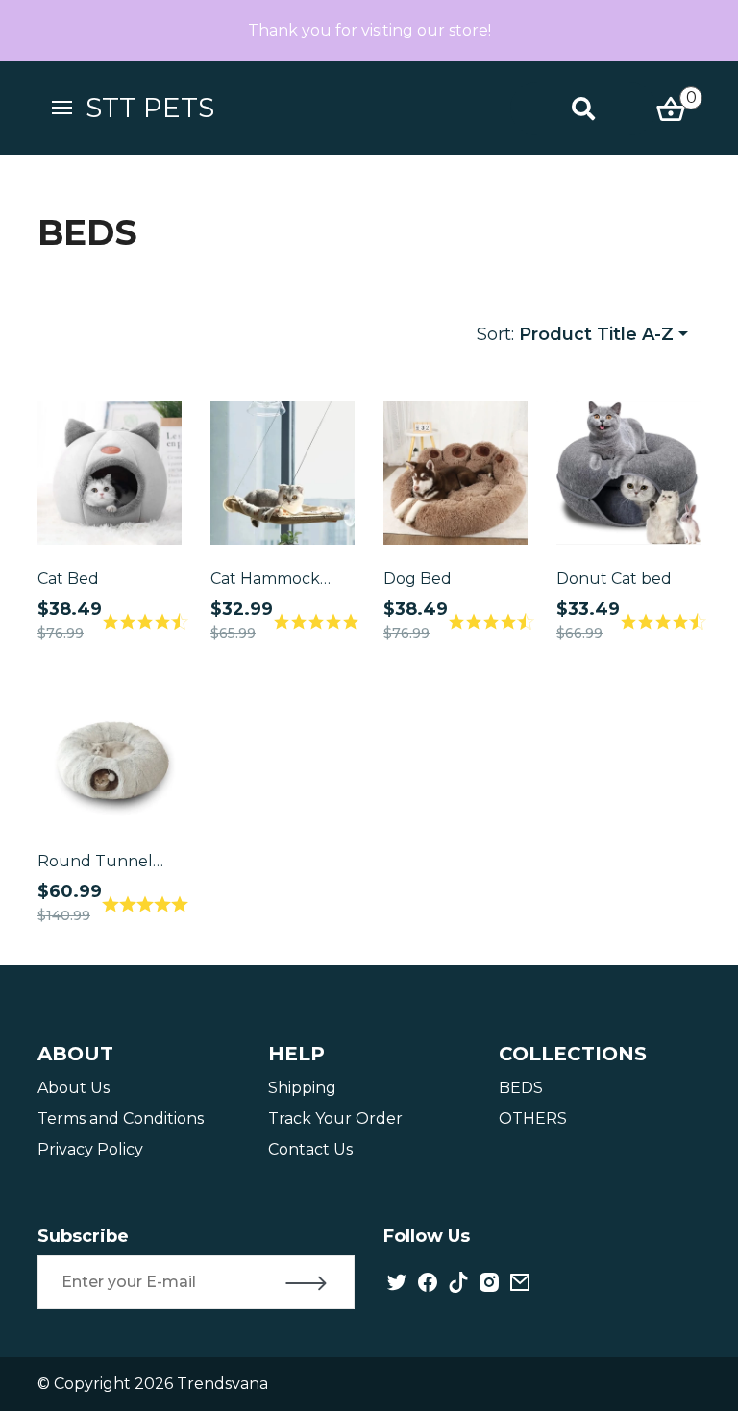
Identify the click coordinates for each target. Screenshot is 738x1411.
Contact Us (310, 1149)
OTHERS (533, 1118)
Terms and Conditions (120, 1118)
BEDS (521, 1088)
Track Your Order (335, 1118)
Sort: (575, 334)
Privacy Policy (90, 1149)
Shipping (302, 1088)
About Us (73, 1088)
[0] (670, 107)
